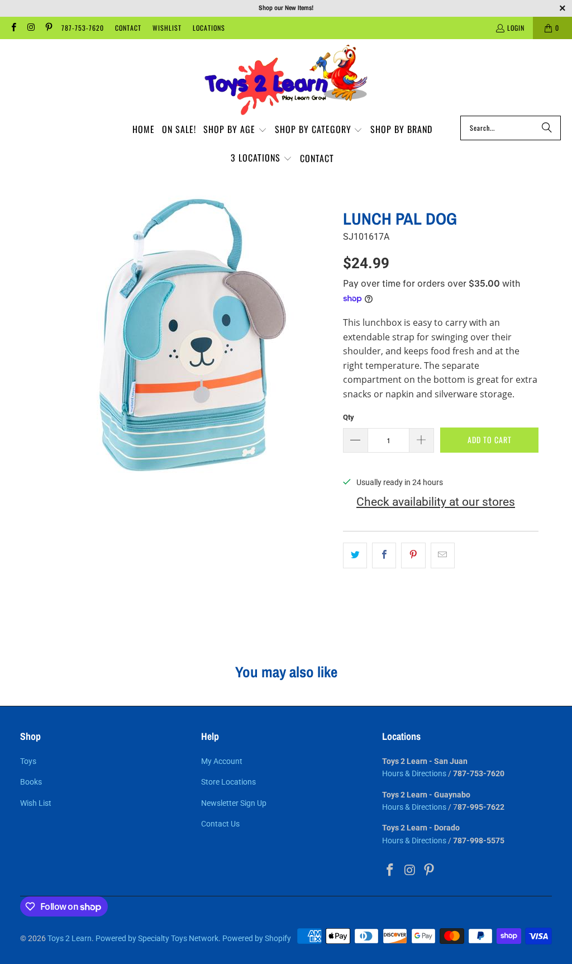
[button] (235, 130)
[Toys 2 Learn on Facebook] (13, 27)
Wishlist (167, 27)
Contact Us (220, 823)
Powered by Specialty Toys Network (157, 938)
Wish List (35, 803)
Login (516, 27)
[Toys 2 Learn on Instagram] (30, 27)
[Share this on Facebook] (384, 555)
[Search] (547, 128)
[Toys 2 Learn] (286, 80)
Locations (209, 27)
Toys (28, 761)
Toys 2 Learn (69, 938)
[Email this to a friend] (443, 555)
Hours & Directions (414, 773)
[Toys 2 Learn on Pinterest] (48, 27)
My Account (221, 761)
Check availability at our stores (435, 502)
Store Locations (228, 781)
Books (31, 781)
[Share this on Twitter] (355, 555)
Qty (348, 417)
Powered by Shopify (256, 938)
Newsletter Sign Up (233, 803)
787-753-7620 (82, 27)
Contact (128, 27)
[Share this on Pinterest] (413, 555)
